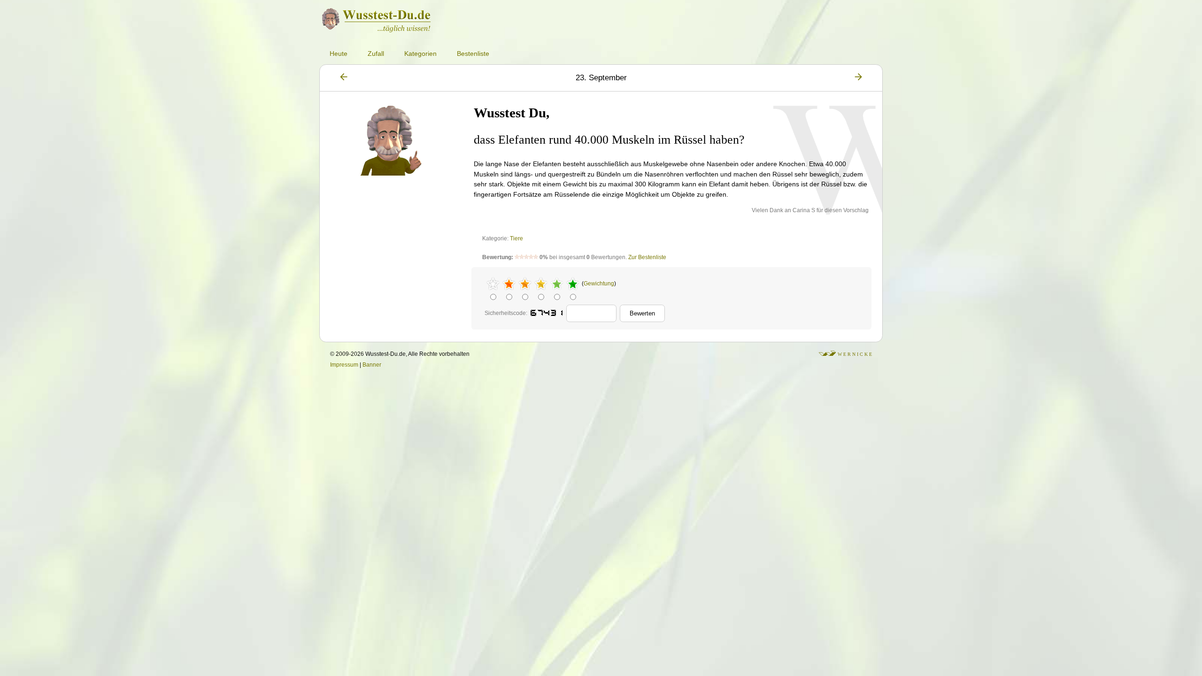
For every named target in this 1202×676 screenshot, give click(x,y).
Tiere (516, 238)
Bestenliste (473, 53)
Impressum (344, 365)
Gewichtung (599, 283)
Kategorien (420, 53)
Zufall (376, 53)
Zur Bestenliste (647, 257)
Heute (338, 53)
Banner (371, 365)
